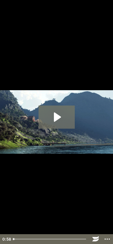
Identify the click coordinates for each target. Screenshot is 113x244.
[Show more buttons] (107, 239)
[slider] (50, 239)
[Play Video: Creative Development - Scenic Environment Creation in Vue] (57, 117)
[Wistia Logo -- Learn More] (95, 239)
